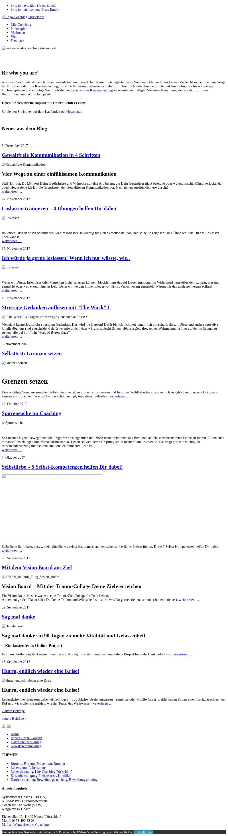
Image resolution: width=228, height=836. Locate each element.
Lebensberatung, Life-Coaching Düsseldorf (41, 772)
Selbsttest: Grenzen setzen (32, 353)
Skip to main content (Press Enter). (35, 9)
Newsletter (73, 111)
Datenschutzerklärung (26, 742)
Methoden (18, 32)
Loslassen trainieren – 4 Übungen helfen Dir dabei (59, 208)
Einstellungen (143, 832)
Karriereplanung (102, 90)
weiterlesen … (12, 191)
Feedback (17, 40)
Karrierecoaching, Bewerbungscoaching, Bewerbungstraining (54, 780)
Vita (13, 36)
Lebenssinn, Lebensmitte (28, 768)
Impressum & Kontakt (26, 738)
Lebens (76, 90)
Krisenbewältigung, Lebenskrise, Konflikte (41, 776)
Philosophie (19, 28)
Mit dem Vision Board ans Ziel (37, 567)
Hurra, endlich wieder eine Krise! (40, 671)
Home (15, 734)
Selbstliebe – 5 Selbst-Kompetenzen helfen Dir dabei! (62, 467)
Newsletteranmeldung (26, 746)
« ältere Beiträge (13, 711)
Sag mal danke (18, 617)
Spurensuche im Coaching (31, 413)
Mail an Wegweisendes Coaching (25, 824)
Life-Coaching (21, 24)
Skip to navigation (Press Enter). (33, 5)
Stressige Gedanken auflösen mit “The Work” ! (56, 307)
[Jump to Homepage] (23, 17)
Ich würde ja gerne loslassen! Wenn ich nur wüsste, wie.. (66, 258)
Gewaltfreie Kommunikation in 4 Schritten (51, 155)
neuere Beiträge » (14, 718)
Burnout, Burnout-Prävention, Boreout (38, 763)
